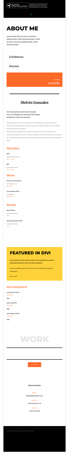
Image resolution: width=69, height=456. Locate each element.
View (8, 298)
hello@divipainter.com (34, 396)
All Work (34, 364)
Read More (13, 276)
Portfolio (54, 83)
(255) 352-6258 (34, 411)
